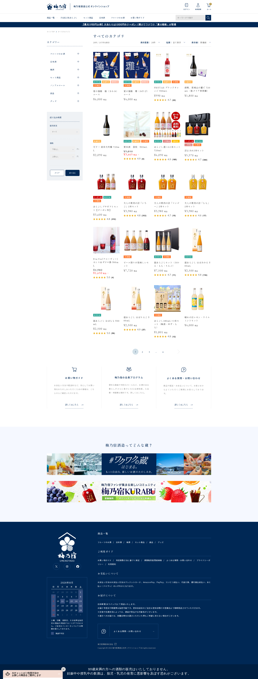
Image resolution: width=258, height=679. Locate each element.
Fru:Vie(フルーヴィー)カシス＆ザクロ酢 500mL (106, 262)
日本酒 (102, 17)
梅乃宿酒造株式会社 (105, 644)
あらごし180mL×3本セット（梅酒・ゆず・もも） (166, 324)
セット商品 (88, 17)
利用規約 (112, 564)
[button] (33, 674)
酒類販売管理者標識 (153, 560)
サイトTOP (51, 32)
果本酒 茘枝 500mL (136, 146)
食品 (151, 542)
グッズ (161, 542)
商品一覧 (51, 17)
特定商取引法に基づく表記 (128, 560)
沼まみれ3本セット (194, 150)
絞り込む (72, 173)
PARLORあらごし (69, 17)
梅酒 (128, 542)
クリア (57, 173)
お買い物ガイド (137, 17)
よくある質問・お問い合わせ (179, 560)
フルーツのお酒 (118, 17)
